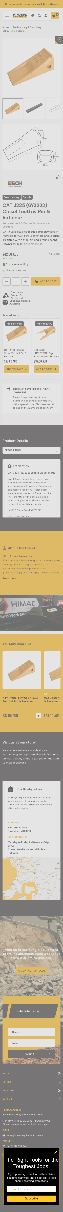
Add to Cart (15, 369)
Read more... (10, 578)
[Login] (46, 15)
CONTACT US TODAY (32, 970)
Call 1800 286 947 (17, 1146)
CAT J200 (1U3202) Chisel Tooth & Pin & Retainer (15, 353)
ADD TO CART (48, 281)
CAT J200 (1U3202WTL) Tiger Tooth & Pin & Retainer (46, 353)
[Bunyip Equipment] (20, 16)
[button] (58, 176)
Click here (41, 404)
